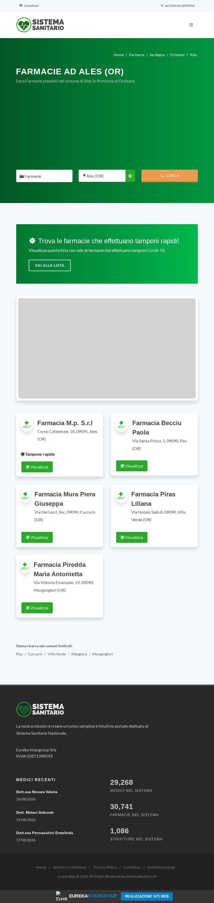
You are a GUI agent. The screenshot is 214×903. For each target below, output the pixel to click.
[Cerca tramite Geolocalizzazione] (130, 176)
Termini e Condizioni (69, 867)
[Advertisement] (107, 126)
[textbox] (43, 176)
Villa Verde (57, 654)
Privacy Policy (105, 867)
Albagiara (79, 654)
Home (41, 867)
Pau (19, 654)
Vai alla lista (49, 265)
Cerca (172, 176)
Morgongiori (102, 654)
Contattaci (31, 6)
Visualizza (38, 466)
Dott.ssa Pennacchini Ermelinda (44, 833)
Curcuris (35, 654)
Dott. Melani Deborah (35, 812)
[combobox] (44, 176)
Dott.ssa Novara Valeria (36, 792)
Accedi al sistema (179, 6)
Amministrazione (161, 867)
